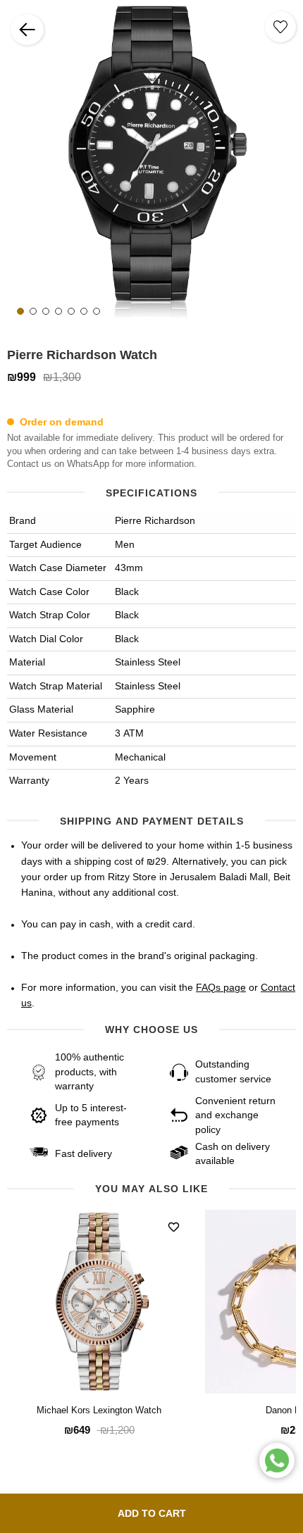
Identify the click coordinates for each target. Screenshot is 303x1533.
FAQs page (221, 988)
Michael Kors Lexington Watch (99, 1410)
